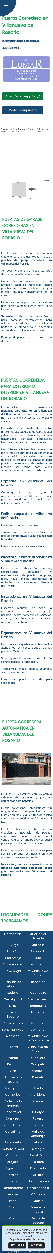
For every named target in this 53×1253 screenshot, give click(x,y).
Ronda (38, 1088)
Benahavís (38, 1006)
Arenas (38, 1101)
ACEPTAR (36, 1245)
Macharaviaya (38, 1181)
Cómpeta (38, 1064)
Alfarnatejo (12, 958)
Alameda (13, 1036)
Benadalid (38, 951)
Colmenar (38, 1030)
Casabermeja (38, 999)
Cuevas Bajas (13, 1023)
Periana (13, 1064)
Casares (12, 1155)
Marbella (38, 945)
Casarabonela (38, 1188)
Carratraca (12, 1125)
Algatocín (38, 964)
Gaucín (38, 1201)
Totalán (13, 1175)
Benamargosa (13, 1030)
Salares (38, 1162)
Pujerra (38, 1118)
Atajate (12, 1162)
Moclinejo (38, 1012)
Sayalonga (13, 971)
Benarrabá (13, 1112)
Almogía (38, 1149)
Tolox (13, 1207)
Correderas (12, 934)
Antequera (13, 1088)
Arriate (38, 1175)
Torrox (12, 1071)
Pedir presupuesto (23, 110)
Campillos (12, 1095)
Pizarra (13, 1047)
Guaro (38, 1125)
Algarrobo (12, 1168)
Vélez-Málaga (38, 1155)
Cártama (38, 1194)
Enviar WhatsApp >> (20, 96)
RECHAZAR (17, 1245)
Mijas (13, 1006)
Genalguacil (13, 999)
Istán (12, 1201)
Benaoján (38, 982)
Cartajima (12, 1131)
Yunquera (38, 1058)
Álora (38, 1142)
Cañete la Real (13, 1149)
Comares (13, 1118)
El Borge (38, 1112)
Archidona (38, 1095)
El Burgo (13, 945)
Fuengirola (38, 1168)
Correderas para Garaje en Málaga (23, 130)
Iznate (12, 1181)
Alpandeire (38, 993)
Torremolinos (13, 964)
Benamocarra (12, 1188)
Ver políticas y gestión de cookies (26, 1239)
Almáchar (38, 1023)
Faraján (13, 951)
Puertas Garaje (4, 130)
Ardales (13, 1194)
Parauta (38, 1077)
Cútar (38, 958)
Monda (13, 1058)
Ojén (12, 1218)
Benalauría (13, 1142)
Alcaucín (38, 1071)
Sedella (12, 993)
